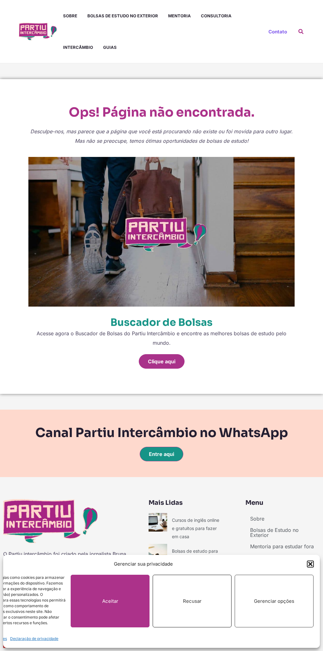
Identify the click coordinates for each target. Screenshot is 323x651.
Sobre (70, 15)
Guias (110, 47)
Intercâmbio (78, 47)
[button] (310, 564)
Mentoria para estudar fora (282, 546)
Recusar (192, 601)
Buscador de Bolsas (161, 322)
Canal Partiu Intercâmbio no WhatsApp (161, 433)
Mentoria (179, 15)
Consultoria (216, 15)
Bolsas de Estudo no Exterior (122, 15)
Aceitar (110, 601)
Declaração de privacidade (34, 638)
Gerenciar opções (274, 601)
